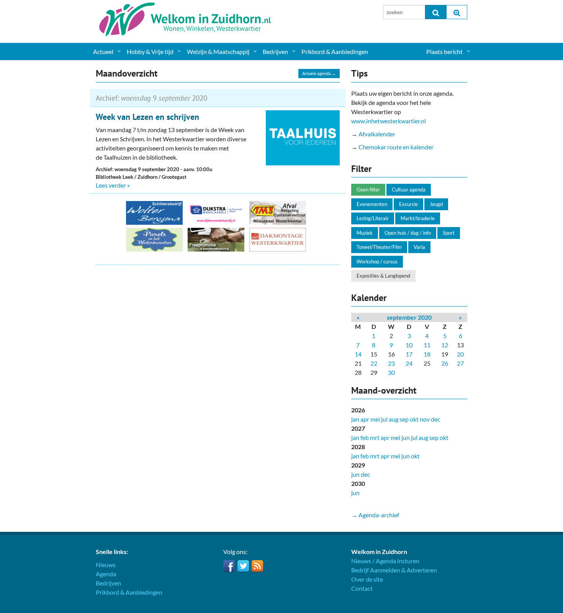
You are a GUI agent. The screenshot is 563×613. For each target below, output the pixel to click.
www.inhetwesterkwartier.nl (388, 120)
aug (393, 419)
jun (405, 437)
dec (435, 419)
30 (391, 372)
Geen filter (368, 189)
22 (373, 363)
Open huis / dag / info (408, 233)
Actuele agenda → (319, 73)
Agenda (106, 573)
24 (409, 363)
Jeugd (436, 204)
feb (364, 437)
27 (460, 363)
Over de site (367, 579)
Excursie (408, 204)
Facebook (229, 566)
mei (375, 419)
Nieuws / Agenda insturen (385, 560)
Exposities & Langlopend (383, 276)
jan (355, 419)
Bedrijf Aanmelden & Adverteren (394, 570)
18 (427, 354)
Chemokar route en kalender (396, 146)
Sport (449, 233)
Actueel (103, 51)
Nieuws (106, 564)
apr (364, 419)
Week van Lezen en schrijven (147, 116)
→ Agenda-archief (375, 514)
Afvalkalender (376, 133)
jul (384, 419)
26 (444, 363)
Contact (362, 588)
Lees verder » (113, 185)
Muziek (365, 233)
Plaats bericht (444, 51)
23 (391, 363)
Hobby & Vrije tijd (150, 51)
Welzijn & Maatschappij (218, 51)
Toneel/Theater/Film (379, 247)
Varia (419, 247)
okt (414, 419)
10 (409, 344)
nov (425, 419)
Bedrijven (275, 51)
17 (409, 354)
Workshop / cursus (377, 261)
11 (427, 344)
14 (358, 354)
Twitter (243, 566)
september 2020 (409, 317)
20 (460, 354)
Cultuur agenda (409, 189)
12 (444, 344)
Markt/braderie (418, 218)
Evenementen (372, 204)
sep (404, 419)
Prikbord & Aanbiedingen (334, 51)
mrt (375, 437)
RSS (257, 566)
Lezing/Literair (373, 218)
